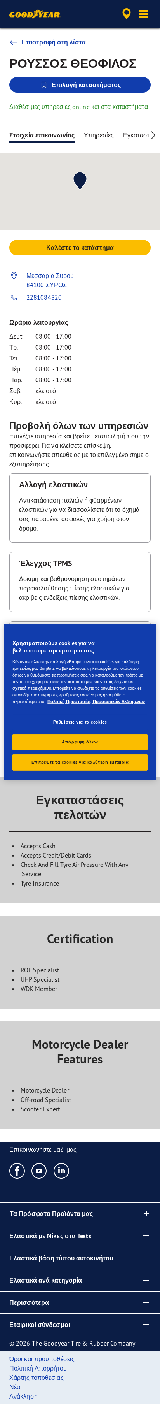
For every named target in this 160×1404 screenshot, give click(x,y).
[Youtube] (39, 1170)
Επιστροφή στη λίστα (54, 42)
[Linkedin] (62, 1170)
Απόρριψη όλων (80, 742)
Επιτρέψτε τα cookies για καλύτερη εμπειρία (80, 762)
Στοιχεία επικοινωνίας (42, 135)
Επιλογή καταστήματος (86, 85)
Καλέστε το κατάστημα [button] (80, 247)
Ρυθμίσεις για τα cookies (80, 722)
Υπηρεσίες (99, 135)
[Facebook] (17, 1170)
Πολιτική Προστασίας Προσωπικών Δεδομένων (96, 701)
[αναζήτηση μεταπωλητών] (127, 14)
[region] (80, 702)
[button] (144, 14)
